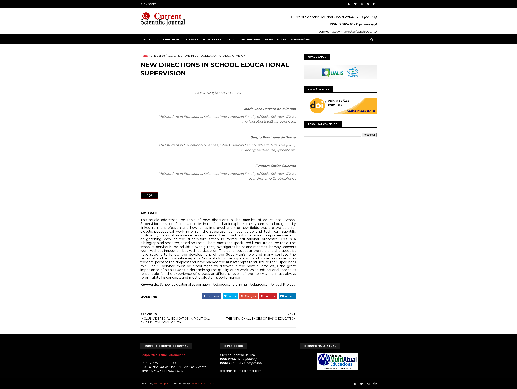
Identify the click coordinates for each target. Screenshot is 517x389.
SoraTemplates (162, 383)
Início (147, 39)
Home (144, 55)
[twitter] (355, 4)
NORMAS (191, 39)
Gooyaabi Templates (202, 383)
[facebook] (349, 4)
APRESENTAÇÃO (168, 39)
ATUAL (231, 39)
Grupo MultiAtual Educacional (163, 355)
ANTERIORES (250, 39)
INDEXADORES (275, 39)
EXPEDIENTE (212, 39)
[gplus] (375, 4)
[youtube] (362, 4)
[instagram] (368, 4)
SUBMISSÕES (148, 4)
